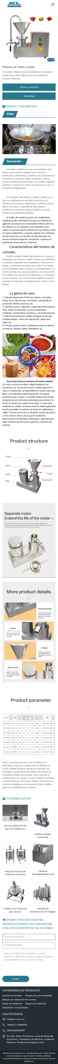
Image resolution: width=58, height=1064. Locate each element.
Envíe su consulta (29, 87)
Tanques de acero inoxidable (38, 995)
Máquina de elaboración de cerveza (19, 999)
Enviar (15, 979)
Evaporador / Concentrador (15, 1007)
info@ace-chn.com (16, 1019)
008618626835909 (16, 1030)
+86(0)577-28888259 (17, 1025)
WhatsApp (29, 96)
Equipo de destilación (12, 1003)
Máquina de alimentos (35, 1003)
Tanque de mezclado (12, 995)
